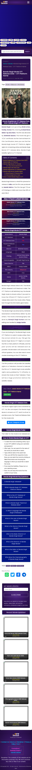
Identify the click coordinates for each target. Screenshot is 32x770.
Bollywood (13, 84)
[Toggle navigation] (28, 2)
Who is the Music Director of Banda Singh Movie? (16, 535)
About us (13, 742)
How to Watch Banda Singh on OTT (13, 177)
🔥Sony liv (23, 40)
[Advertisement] (16, 22)
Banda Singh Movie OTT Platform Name (15, 169)
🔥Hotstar (3, 45)
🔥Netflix (13, 42)
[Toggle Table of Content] (27, 158)
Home (5, 64)
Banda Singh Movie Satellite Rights (13, 171)
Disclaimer (20, 742)
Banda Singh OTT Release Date (14, 173)
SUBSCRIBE (16, 595)
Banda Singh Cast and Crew (11, 167)
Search (27, 51)
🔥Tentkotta (4, 40)
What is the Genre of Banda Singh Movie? (16, 527)
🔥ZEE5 (10, 40)
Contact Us (5, 742)
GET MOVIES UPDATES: (11, 586)
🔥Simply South (5, 42)
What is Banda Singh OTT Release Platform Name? (16, 488)
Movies (10, 64)
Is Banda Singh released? (13, 482)
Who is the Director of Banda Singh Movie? (16, 543)
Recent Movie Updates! (16, 612)
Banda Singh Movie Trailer (13, 175)
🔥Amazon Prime (21, 42)
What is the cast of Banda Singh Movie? (16, 519)
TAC (18, 744)
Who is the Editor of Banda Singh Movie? (16, 550)
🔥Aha (29, 42)
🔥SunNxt (16, 40)
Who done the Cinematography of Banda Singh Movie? (16, 558)
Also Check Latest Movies (15, 166)
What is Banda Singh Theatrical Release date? (16, 504)
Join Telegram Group (16, 422)
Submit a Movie (16, 752)
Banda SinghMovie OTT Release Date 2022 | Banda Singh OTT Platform (15, 161)
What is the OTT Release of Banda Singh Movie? (16, 496)
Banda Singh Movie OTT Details (12, 164)
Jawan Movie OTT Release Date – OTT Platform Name (16, 391)
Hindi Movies (21, 84)
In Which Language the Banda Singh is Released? (16, 512)
